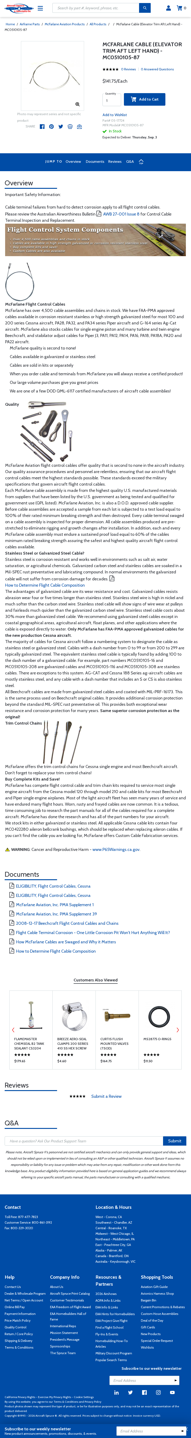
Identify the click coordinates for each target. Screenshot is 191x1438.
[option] (52, 76)
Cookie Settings (84, 1397)
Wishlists (147, 1347)
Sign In (168, 8)
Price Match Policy (18, 1320)
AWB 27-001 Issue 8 (121, 214)
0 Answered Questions (157, 69)
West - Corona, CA (109, 1217)
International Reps (63, 1326)
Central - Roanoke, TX (111, 1228)
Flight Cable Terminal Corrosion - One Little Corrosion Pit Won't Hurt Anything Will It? (93, 932)
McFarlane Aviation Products (65, 24)
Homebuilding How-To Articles (112, 1344)
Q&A (130, 161)
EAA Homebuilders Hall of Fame (68, 1316)
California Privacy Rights (20, 1397)
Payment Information (20, 1314)
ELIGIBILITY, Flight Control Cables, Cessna (53, 886)
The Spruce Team (63, 1353)
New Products (151, 1334)
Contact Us (13, 1287)
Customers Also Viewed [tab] (96, 980)
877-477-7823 (28, 1217)
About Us (56, 1287)
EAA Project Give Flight (111, 1321)
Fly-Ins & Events (107, 1334)
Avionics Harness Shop (157, 1293)
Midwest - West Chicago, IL (115, 1234)
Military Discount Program (114, 1353)
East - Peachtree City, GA (113, 1245)
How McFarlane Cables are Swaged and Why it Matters (66, 942)
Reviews (115, 161)
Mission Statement (64, 1333)
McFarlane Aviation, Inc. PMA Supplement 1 (55, 904)
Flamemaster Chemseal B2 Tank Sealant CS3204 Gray (29, 1044)
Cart (185, 8)
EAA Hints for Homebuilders (115, 1314)
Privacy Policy (93, 1401)
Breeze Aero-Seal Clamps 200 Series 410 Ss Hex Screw (72, 1043)
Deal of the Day (152, 1320)
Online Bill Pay (15, 1307)
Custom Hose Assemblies (159, 1314)
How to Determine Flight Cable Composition (45, 585)
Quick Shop (31, 1062)
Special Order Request (157, 1341)
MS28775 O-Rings (157, 1039)
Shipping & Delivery (18, 1341)
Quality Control (15, 1327)
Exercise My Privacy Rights (54, 1397)
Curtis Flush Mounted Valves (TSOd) (114, 1043)
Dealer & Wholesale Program (25, 1293)
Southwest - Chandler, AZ (114, 1222)
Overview (73, 161)
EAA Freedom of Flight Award (70, 1307)
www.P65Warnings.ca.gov (116, 849)
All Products (98, 24)
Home (10, 24)
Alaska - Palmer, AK (109, 1250)
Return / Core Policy (19, 1334)
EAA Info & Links (107, 1307)
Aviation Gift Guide (154, 1287)
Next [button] (178, 1030)
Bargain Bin (148, 1300)
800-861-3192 (42, 1222)
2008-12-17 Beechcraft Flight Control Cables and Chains (67, 923)
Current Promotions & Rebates (163, 1307)
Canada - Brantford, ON (112, 1256)
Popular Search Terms (111, 1360)
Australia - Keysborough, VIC (116, 1261)
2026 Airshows (106, 1294)
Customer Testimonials (67, 1300)
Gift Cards (148, 1327)
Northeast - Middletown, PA (115, 1239)
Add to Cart (147, 99)
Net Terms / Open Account (24, 1300)
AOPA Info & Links (108, 1300)
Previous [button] (13, 1030)
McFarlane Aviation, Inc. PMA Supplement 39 (56, 914)
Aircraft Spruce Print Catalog (70, 1293)
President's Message (64, 1339)
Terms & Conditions (19, 1347)
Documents (95, 161)
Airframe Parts (30, 24)
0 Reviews (128, 69)
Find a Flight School (109, 1327)
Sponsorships (60, 1346)
